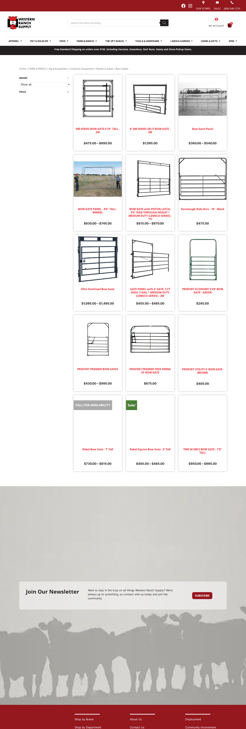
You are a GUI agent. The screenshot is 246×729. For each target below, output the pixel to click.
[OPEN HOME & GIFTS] (219, 41)
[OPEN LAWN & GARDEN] (192, 41)
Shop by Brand (84, 719)
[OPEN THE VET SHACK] (126, 41)
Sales (217, 8)
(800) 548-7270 (232, 8)
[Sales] (217, 2)
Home (22, 68)
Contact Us (137, 727)
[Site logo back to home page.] (21, 22)
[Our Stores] (203, 2)
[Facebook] (183, 5)
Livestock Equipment (82, 68)
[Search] (164, 22)
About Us (136, 719)
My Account (216, 25)
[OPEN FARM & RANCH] (96, 41)
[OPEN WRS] (236, 41)
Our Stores (203, 8)
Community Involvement (200, 727)
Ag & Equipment (58, 68)
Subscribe (202, 595)
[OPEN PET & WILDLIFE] (50, 41)
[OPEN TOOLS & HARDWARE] (161, 41)
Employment (193, 719)
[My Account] (216, 19)
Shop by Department (88, 727)
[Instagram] (190, 5)
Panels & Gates (104, 68)
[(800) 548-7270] (232, 2)
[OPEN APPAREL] (21, 41)
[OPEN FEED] (67, 41)
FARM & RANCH (37, 68)
